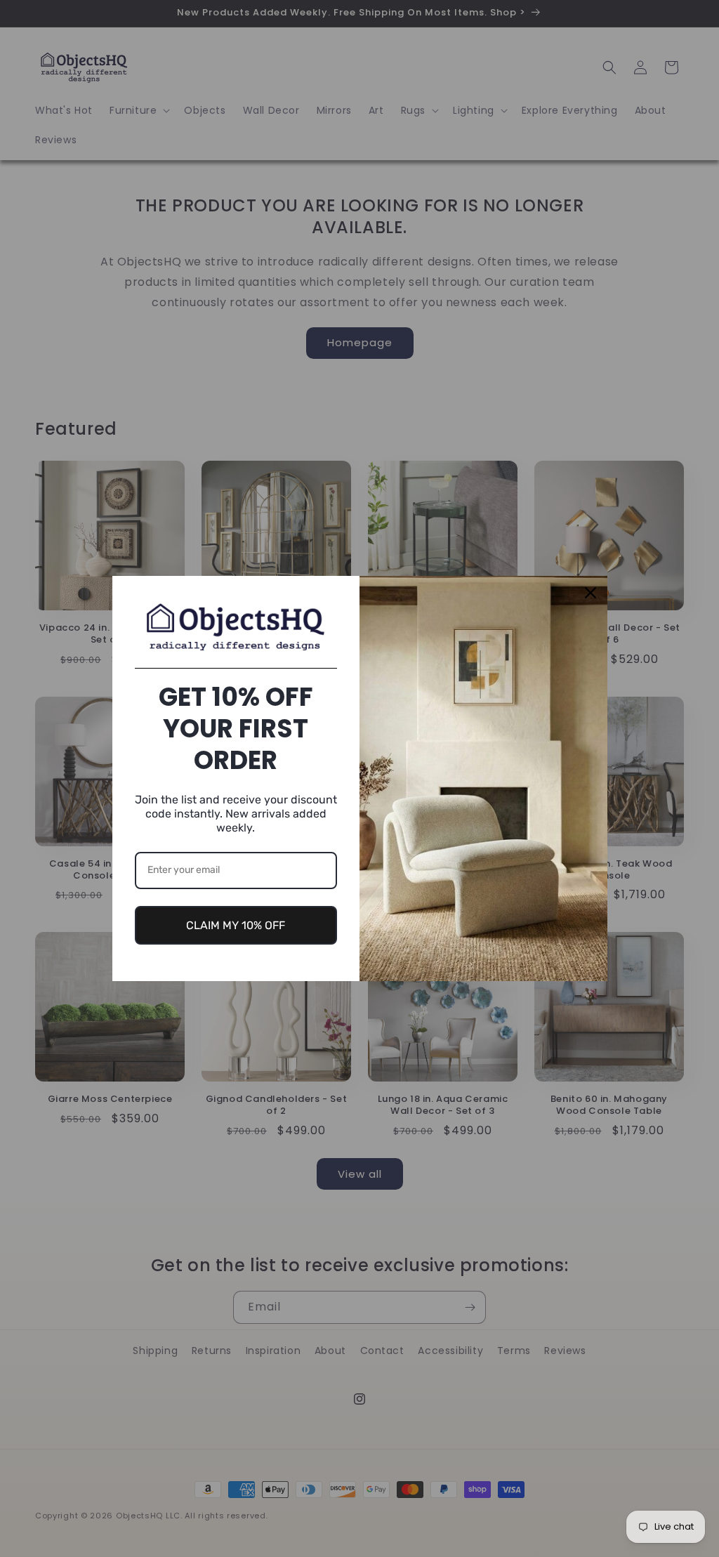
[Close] (590, 593)
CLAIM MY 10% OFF (235, 925)
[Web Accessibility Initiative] (5, 1523)
